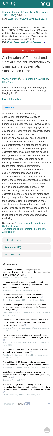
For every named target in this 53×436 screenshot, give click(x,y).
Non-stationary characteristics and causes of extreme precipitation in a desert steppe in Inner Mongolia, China (26, 336)
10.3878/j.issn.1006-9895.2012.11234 (27, 18)
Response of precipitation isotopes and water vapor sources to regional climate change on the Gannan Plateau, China (24, 307)
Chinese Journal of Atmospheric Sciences (24, 12)
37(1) (13, 15)
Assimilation (8, 232)
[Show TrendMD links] (49, 403)
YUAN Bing (42, 79)
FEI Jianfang (28, 79)
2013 (5, 15)
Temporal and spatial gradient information (23, 229)
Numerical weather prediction (30, 223)
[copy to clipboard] (44, 41)
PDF (28, 51)
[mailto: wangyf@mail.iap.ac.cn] (19, 78)
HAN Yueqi (8, 82)
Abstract (9, 107)
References (12, 247)
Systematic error (10, 226)
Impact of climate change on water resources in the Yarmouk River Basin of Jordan (25, 350)
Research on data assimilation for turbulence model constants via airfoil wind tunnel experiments (25, 296)
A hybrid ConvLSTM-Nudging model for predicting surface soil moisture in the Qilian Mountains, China (25, 363)
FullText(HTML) (12, 240)
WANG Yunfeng (10, 79)
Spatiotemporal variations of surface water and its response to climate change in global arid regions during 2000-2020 (26, 374)
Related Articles (12, 254)
